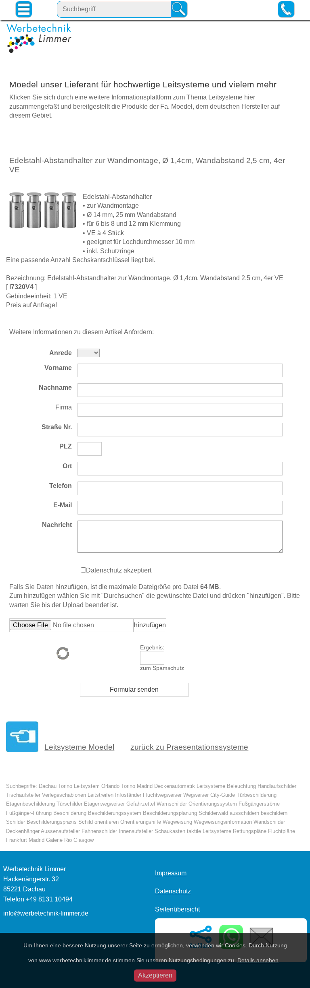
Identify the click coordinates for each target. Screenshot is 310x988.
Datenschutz (104, 570)
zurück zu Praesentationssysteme (189, 747)
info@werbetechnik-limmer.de (45, 913)
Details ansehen (258, 960)
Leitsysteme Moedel (79, 747)
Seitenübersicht (177, 909)
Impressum (170, 873)
